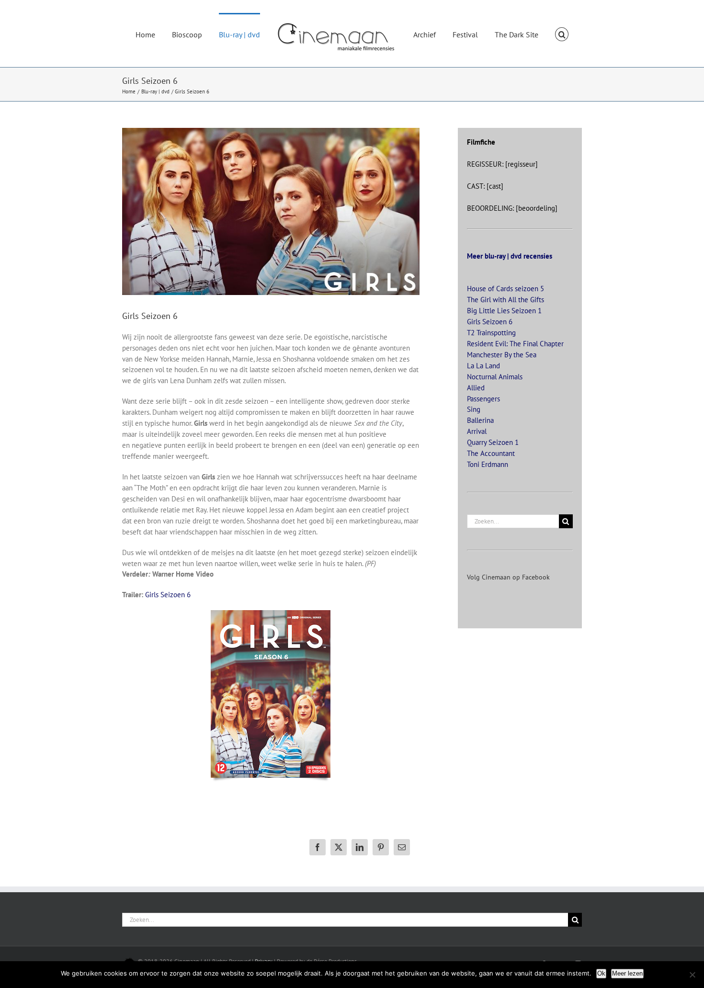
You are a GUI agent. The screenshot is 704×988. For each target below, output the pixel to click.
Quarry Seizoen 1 (493, 442)
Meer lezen (627, 973)
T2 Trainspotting (491, 332)
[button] (538, 33)
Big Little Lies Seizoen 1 (504, 310)
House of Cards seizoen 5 (505, 288)
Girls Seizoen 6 (168, 594)
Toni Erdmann (487, 464)
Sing (473, 409)
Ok (601, 973)
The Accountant (491, 453)
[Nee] (692, 974)
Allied (476, 387)
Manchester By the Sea (501, 354)
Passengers (483, 398)
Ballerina (480, 420)
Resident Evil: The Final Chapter (515, 343)
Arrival (477, 431)
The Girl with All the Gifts (505, 299)
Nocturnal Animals (494, 376)
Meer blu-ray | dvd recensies (509, 256)
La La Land (483, 365)
